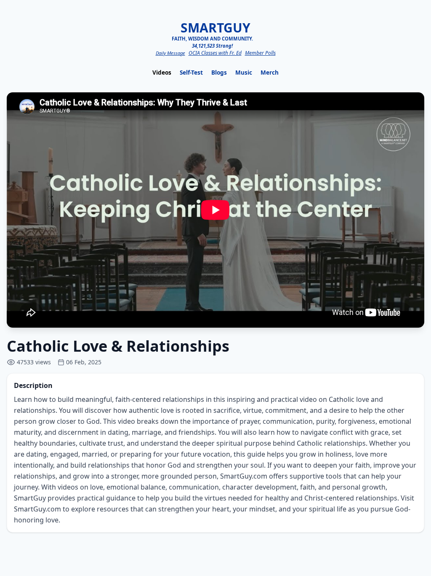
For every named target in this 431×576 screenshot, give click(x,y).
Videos (161, 72)
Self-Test (191, 72)
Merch (270, 72)
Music (243, 72)
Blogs (219, 72)
